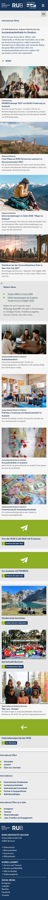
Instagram (8, 808)
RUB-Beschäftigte (12, 794)
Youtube (7, 811)
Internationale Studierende (16, 782)
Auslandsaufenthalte (13, 785)
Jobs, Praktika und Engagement (18, 817)
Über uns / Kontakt (12, 767)
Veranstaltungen (11, 814)
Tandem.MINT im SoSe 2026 (20, 294)
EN (43, 14)
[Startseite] (12, 5)
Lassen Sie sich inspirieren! (24, 606)
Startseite (8, 761)
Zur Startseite (24, 733)
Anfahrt (7, 764)
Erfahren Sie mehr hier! (24, 534)
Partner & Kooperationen (15, 791)
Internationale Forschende (15, 788)
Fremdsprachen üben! (24, 650)
